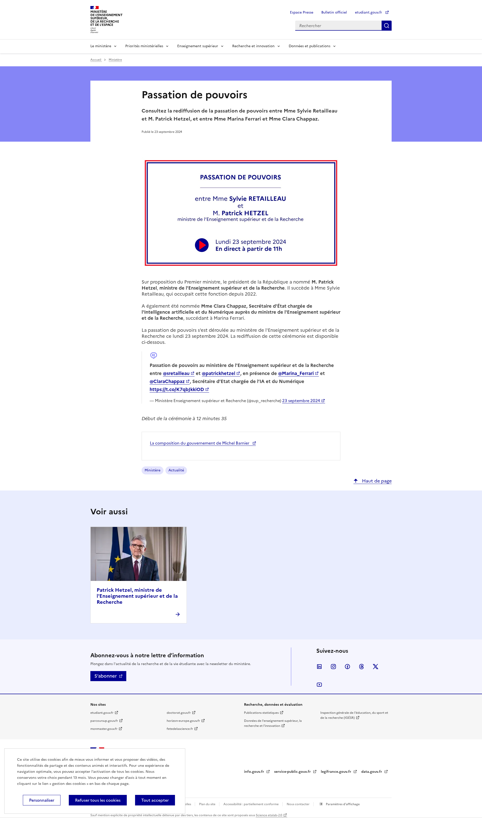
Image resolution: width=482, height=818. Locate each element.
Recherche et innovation (253, 46)
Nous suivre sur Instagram (333, 667)
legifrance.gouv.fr (336, 771)
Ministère (115, 60)
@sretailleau (176, 373)
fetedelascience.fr (180, 729)
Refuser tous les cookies (97, 800)
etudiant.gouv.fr (369, 12)
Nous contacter (298, 804)
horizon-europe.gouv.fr (183, 721)
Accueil (96, 60)
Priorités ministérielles (144, 46)
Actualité (176, 470)
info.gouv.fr (254, 771)
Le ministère (100, 46)
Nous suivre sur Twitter (376, 667)
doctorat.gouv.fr (179, 713)
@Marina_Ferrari (296, 373)
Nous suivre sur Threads (361, 667)
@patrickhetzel (218, 373)
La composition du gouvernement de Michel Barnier (200, 443)
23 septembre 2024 (301, 401)
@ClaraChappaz (167, 381)
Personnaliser (41, 800)
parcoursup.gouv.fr (104, 721)
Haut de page (376, 480)
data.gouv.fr (372, 771)
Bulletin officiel (334, 12)
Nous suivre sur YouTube (319, 685)
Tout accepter (155, 800)
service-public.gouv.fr (293, 771)
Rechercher (387, 26)
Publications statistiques (261, 713)
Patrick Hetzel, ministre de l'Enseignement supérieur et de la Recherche (137, 596)
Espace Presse (301, 12)
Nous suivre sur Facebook (347, 667)
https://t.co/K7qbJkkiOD (177, 389)
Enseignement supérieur (197, 46)
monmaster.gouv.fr (103, 729)
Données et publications (309, 46)
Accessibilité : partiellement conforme (251, 804)
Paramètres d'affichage (342, 804)
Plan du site (207, 804)
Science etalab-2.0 (269, 815)
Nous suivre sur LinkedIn (319, 667)
